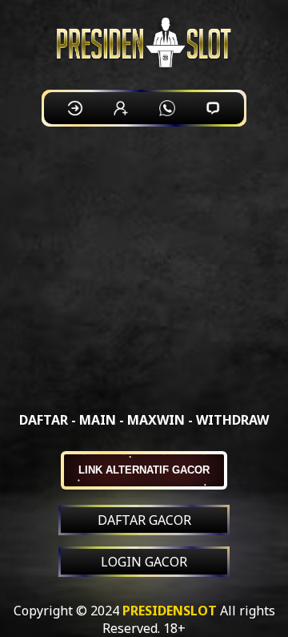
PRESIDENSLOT (169, 610)
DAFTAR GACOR (144, 520)
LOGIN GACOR (144, 561)
